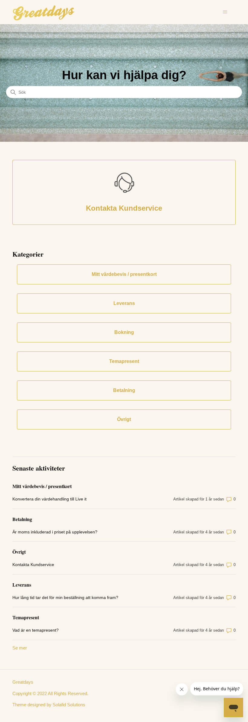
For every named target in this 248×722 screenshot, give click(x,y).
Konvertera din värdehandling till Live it (49, 499)
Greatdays (22, 682)
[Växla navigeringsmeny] (225, 12)
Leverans (21, 584)
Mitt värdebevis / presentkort (42, 486)
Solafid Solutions (69, 704)
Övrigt (19, 551)
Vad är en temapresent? (35, 630)
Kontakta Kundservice (33, 564)
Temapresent (25, 617)
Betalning (22, 519)
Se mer (19, 647)
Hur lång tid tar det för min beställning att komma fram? (65, 597)
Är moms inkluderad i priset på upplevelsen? (54, 531)
